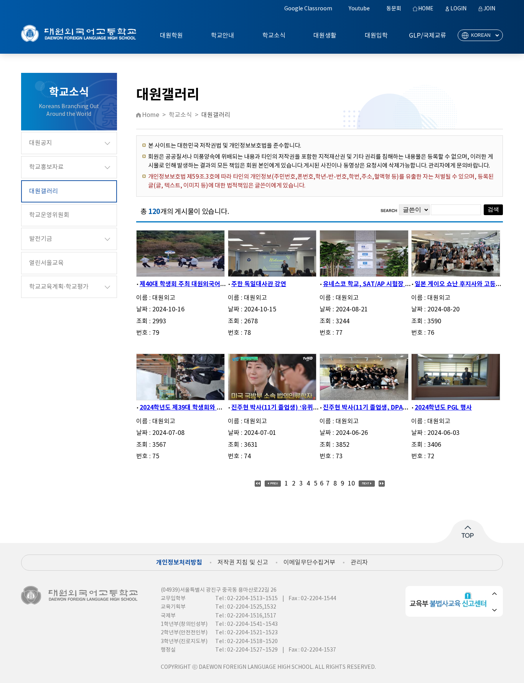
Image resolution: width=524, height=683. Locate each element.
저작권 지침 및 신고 (243, 562)
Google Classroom (308, 9)
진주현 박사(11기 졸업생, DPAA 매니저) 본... (382, 407)
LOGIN (458, 9)
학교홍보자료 (46, 167)
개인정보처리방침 (179, 562)
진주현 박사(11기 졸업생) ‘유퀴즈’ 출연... (285, 407)
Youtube (359, 9)
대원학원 (171, 35)
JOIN (489, 9)
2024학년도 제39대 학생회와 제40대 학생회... (200, 407)
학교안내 (222, 35)
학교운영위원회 (49, 215)
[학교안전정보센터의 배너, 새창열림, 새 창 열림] (449, 605)
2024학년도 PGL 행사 (443, 407)
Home (150, 115)
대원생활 (324, 35)
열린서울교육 (46, 263)
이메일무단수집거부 (309, 562)
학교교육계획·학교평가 (59, 286)
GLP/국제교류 (427, 35)
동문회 (393, 9)
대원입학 (376, 35)
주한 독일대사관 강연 (258, 284)
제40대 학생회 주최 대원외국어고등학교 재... (198, 284)
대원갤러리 (43, 191)
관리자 (359, 562)
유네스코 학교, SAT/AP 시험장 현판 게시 (376, 284)
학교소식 (273, 35)
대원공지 (40, 143)
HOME (425, 9)
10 (351, 483)
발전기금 (40, 238)
